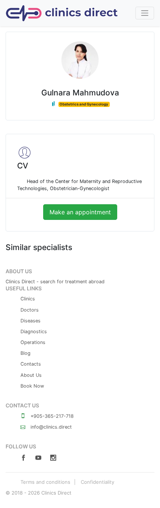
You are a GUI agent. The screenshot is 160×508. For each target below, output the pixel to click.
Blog (25, 353)
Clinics (27, 299)
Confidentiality (97, 482)
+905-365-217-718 (51, 416)
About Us (31, 375)
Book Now (32, 386)
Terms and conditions (45, 482)
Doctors (29, 310)
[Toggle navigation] (144, 13)
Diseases (30, 321)
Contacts (30, 364)
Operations (32, 342)
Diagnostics (33, 331)
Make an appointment (80, 212)
